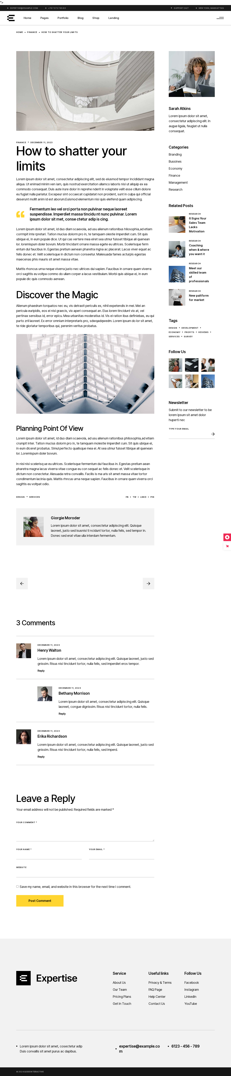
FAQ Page (155, 989)
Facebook (191, 982)
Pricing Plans (122, 996)
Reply (41, 670)
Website (21, 867)
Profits (190, 332)
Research (175, 189)
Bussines (175, 161)
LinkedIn (190, 996)
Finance (32, 32)
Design (20, 497)
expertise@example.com (24, 8)
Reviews (204, 332)
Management (178, 182)
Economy (175, 168)
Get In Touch (122, 1003)
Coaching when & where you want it (199, 250)
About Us (119, 982)
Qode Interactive (34, 1071)
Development (190, 328)
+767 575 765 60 (57, 8)
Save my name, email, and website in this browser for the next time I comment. (75, 887)
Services (34, 497)
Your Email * (97, 849)
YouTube (190, 1003)
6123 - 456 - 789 (185, 1046)
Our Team (120, 989)
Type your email (179, 429)
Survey (188, 336)
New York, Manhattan (211, 8)
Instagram (191, 989)
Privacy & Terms (160, 982)
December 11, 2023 (41, 142)
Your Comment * (26, 822)
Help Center (157, 996)
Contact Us (157, 1003)
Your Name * (24, 849)
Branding (175, 154)
